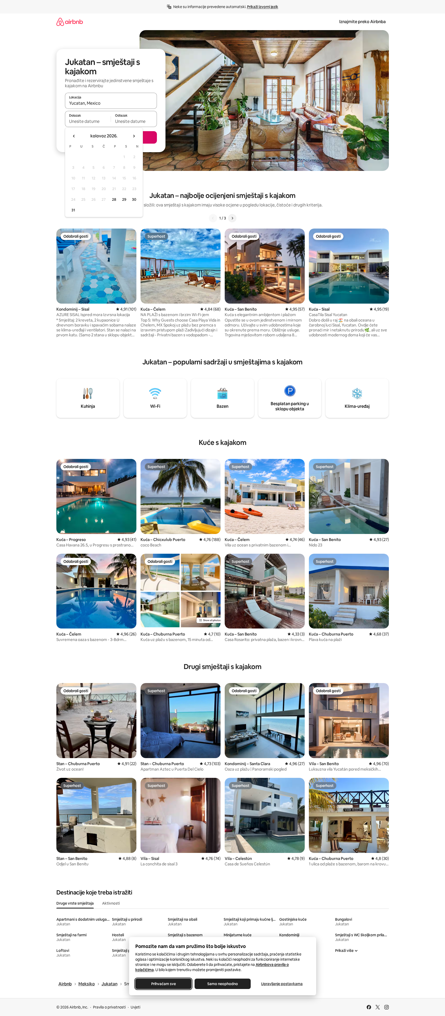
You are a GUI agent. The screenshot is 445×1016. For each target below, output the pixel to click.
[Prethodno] (213, 218)
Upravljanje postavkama (282, 983)
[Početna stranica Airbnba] (69, 22)
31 (73, 210)
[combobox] (111, 103)
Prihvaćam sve (163, 983)
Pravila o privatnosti (109, 1007)
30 (134, 199)
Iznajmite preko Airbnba (362, 21)
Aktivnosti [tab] (111, 903)
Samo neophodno (222, 983)
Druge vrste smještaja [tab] (75, 903)
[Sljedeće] (232, 218)
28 (114, 199)
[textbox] (88, 121)
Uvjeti (135, 1007)
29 (124, 199)
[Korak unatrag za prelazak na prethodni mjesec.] (74, 136)
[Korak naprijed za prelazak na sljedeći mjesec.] (133, 136)
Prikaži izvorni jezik (262, 6)
